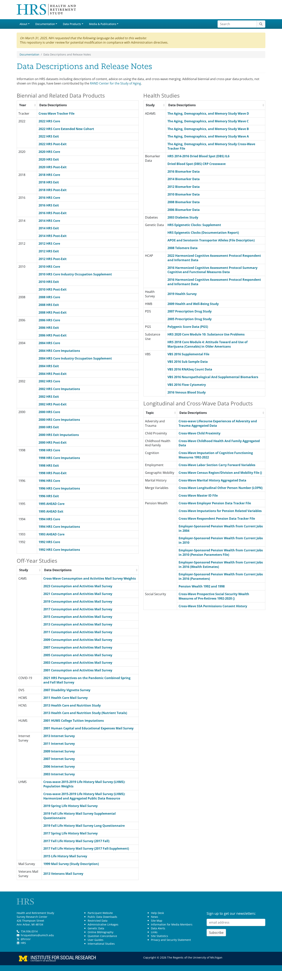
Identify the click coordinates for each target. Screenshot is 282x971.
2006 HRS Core (49, 320)
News (154, 917)
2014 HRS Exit (49, 228)
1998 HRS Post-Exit (53, 473)
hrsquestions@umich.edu (37, 935)
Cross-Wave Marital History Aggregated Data (212, 480)
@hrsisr (26, 939)
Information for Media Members (171, 924)
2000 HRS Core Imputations (59, 420)
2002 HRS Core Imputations (59, 389)
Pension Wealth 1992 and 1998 (202, 586)
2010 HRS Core (49, 266)
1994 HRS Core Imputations (59, 526)
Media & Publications (102, 24)
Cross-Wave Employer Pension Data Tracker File (215, 503)
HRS (23, 943)
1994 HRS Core (49, 519)
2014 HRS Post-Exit (53, 236)
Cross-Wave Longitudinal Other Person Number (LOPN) (220, 488)
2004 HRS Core (49, 343)
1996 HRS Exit (49, 496)
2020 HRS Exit (49, 159)
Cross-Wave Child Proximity (199, 433)
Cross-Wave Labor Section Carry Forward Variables (217, 465)
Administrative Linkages (103, 924)
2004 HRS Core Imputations (59, 351)
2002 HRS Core (49, 381)
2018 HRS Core (49, 175)
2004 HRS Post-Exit (53, 374)
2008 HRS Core (49, 297)
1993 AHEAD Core (51, 534)
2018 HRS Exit (49, 182)
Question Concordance (102, 936)
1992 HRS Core (49, 542)
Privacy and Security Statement (171, 940)
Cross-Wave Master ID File (198, 495)
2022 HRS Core (49, 121)
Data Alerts (158, 928)
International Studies (101, 943)
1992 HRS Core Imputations (59, 550)
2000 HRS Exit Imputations (59, 435)
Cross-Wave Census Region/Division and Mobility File (220, 473)
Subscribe (216, 932)
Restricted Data (97, 920)
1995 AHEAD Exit (51, 511)
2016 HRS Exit (49, 205)
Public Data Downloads (102, 917)
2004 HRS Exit (49, 366)
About (23, 24)
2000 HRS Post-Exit (53, 442)
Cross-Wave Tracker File (56, 113)
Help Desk (157, 913)
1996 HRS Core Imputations (59, 488)
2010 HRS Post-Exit (53, 289)
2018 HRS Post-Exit (53, 190)
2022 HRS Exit (49, 136)
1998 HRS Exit (49, 465)
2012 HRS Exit (49, 251)
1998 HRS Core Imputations (59, 458)
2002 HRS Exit (49, 396)
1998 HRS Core (49, 450)
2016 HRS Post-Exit (53, 213)
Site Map (156, 920)
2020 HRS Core (49, 152)
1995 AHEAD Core (51, 504)
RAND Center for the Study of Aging (115, 83)
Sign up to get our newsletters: (231, 913)
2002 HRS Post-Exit (53, 404)
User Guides (95, 940)
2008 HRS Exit (49, 305)
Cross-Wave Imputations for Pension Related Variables (220, 511)
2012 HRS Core (49, 243)
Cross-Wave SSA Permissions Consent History (213, 606)
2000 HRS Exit (49, 427)
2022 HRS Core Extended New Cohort (66, 129)
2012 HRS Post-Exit (53, 259)
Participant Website (100, 913)
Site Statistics (159, 936)
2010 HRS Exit (49, 282)
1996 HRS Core (49, 481)
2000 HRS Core (49, 412)
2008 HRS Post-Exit (53, 312)
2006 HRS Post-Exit (53, 335)
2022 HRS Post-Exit (53, 144)
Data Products (72, 24)
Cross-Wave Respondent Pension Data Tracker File (217, 518)
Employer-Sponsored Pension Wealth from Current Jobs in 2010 (221, 552)
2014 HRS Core (49, 221)
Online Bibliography (100, 932)
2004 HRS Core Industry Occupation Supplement (75, 358)
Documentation (45, 24)
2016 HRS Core (49, 198)
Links (154, 932)
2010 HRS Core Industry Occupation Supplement (75, 274)
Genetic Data (96, 928)
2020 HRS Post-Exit (53, 167)
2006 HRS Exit (49, 328)
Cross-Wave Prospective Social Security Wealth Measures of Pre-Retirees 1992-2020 (214, 596)
